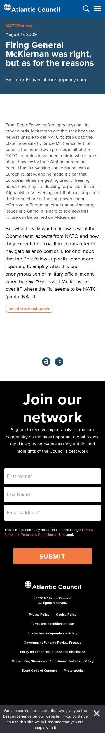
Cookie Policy (66, 614)
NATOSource (19, 26)
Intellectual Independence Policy (52, 633)
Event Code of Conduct (39, 670)
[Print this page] (46, 361)
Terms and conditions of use (52, 623)
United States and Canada (29, 308)
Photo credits (74, 670)
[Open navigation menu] (97, 8)
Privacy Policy (39, 614)
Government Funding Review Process (52, 642)
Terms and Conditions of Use (43, 535)
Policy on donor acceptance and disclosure (52, 651)
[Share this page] (59, 361)
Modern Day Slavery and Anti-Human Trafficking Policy (53, 661)
